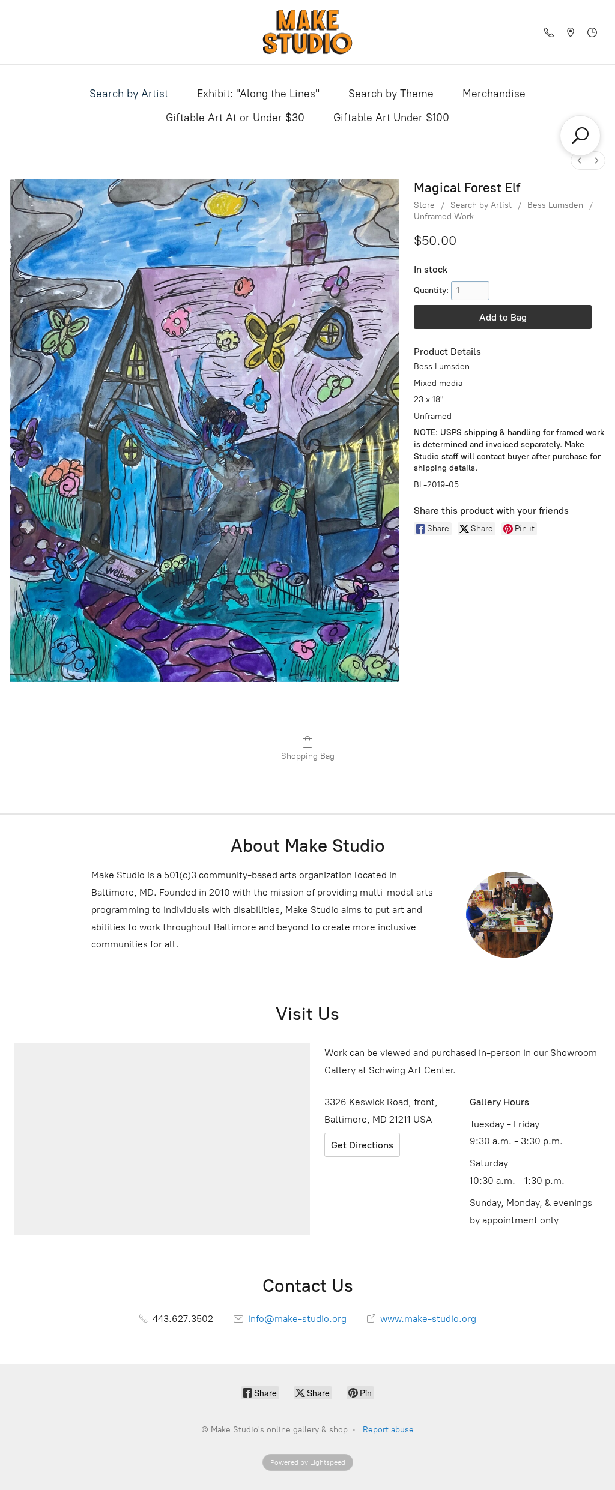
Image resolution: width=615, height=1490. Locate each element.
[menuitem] (579, 160)
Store (424, 205)
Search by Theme (391, 93)
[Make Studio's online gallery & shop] (307, 32)
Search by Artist (128, 93)
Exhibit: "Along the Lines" (258, 93)
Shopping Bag (308, 756)
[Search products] (580, 135)
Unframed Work (444, 216)
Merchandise (494, 93)
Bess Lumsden (555, 205)
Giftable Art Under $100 (391, 117)
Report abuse (388, 1430)
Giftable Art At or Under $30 (235, 117)
